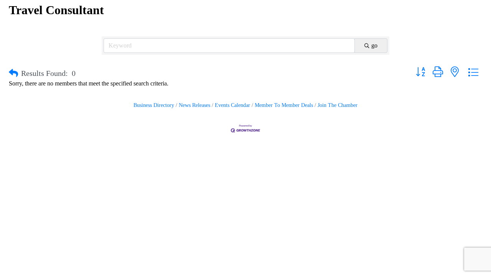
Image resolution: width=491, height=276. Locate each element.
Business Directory (153, 105)
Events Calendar (232, 105)
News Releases (194, 105)
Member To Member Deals (284, 105)
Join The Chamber (338, 105)
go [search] (374, 45)
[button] (13, 73)
